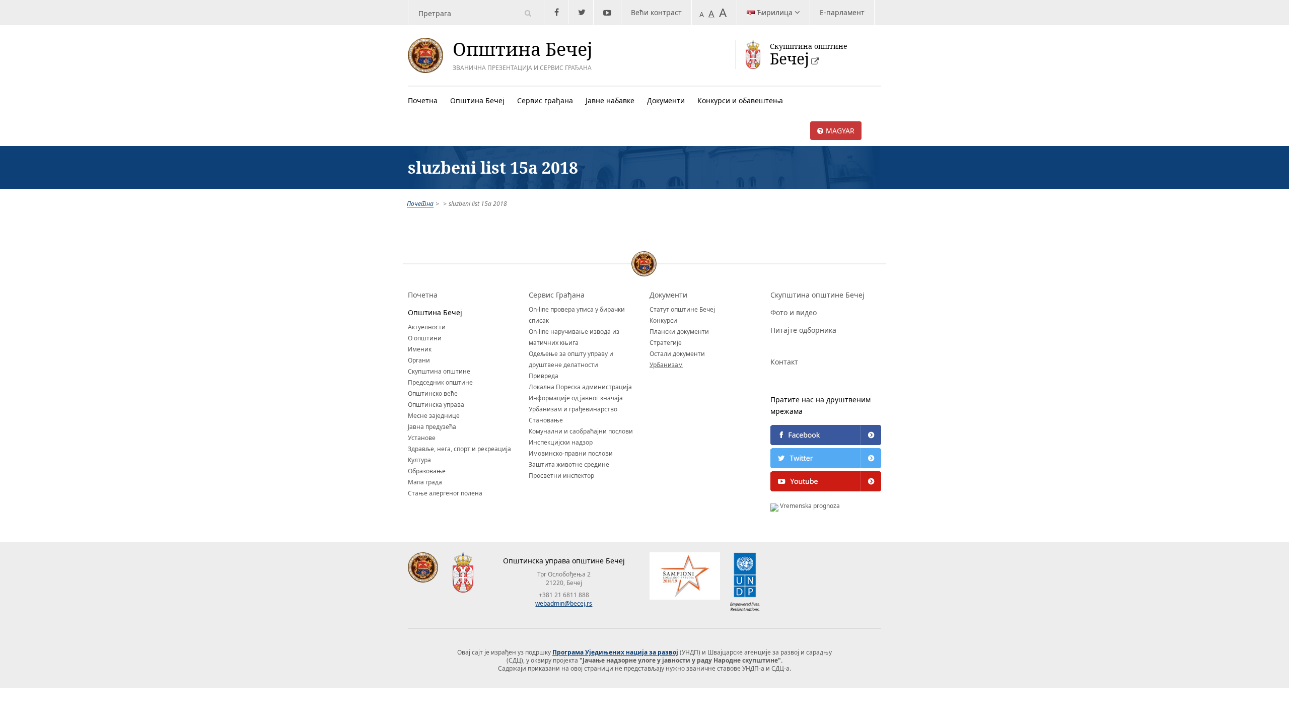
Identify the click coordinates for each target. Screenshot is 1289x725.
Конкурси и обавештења (740, 100)
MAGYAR (840, 130)
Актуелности (427, 327)
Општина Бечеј (477, 100)
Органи (419, 360)
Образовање (427, 471)
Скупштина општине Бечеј (817, 295)
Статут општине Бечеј (682, 309)
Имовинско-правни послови (571, 453)
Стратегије (666, 342)
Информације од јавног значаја (576, 398)
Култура (419, 460)
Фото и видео (793, 312)
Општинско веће (433, 393)
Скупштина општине (439, 371)
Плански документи (679, 331)
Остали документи (677, 353)
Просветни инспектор (561, 475)
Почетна (423, 100)
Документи (666, 100)
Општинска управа (436, 404)
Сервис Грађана (557, 295)
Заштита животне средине (569, 464)
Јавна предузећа (432, 426)
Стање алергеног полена (445, 493)
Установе (422, 437)
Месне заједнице (434, 415)
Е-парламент (842, 12)
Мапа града (425, 482)
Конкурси (663, 320)
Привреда (543, 376)
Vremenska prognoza (809, 505)
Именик (420, 349)
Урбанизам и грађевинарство (573, 409)
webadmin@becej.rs (563, 603)
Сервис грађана (545, 100)
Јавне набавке (610, 100)
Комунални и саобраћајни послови (581, 431)
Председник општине (440, 382)
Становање (546, 420)
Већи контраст (656, 12)
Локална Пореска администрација (580, 387)
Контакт (784, 362)
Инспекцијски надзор (561, 442)
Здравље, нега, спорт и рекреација (459, 449)
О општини (425, 338)
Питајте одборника (803, 330)
